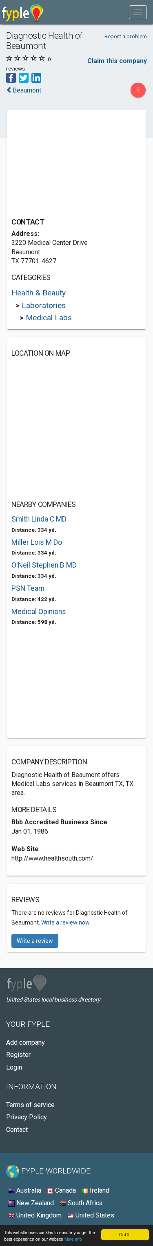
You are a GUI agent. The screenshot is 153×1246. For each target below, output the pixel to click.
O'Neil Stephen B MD (44, 565)
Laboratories (44, 305)
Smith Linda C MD (39, 519)
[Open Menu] (138, 12)
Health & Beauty (38, 292)
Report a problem (125, 36)
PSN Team (27, 588)
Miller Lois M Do (36, 542)
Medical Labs (49, 317)
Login (14, 1067)
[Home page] (22, 12)
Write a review (35, 941)
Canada (64, 1190)
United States (94, 1215)
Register (18, 1055)
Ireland (98, 1190)
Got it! (125, 1234)
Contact (17, 1130)
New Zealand (34, 1203)
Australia (28, 1190)
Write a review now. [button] (66, 922)
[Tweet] (24, 77)
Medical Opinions (38, 612)
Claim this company (117, 61)
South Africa (84, 1203)
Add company (25, 1042)
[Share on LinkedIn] (36, 77)
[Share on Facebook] (11, 77)
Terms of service (30, 1105)
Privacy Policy (26, 1117)
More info (73, 1239)
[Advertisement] (72, 165)
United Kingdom (38, 1215)
